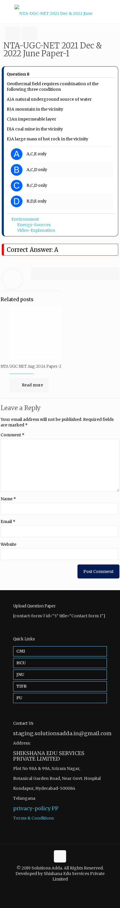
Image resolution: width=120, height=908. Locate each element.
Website (8, 544)
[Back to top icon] (60, 856)
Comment (12, 435)
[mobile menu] (112, 12)
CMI (20, 651)
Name (8, 498)
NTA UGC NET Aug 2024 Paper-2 (31, 366)
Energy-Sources (34, 224)
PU (19, 697)
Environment (25, 219)
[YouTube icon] (63, 887)
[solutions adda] (60, 11)
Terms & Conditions (33, 818)
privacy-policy (31, 808)
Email (8, 521)
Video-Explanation (36, 230)
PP (55, 808)
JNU (20, 674)
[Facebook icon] (57, 887)
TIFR (21, 686)
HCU (21, 662)
